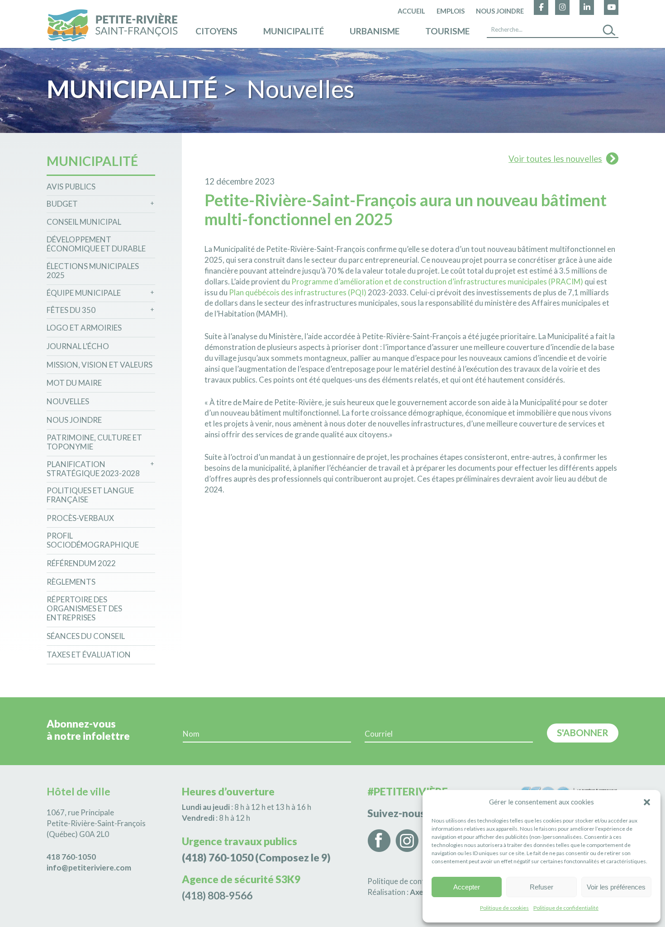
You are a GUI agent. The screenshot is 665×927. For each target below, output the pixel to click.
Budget (62, 203)
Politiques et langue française (90, 495)
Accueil (411, 10)
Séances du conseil (86, 636)
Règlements (71, 581)
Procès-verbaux (80, 518)
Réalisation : (412, 892)
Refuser (541, 887)
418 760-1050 (71, 856)
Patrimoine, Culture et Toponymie (94, 442)
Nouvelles (68, 401)
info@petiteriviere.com (89, 867)
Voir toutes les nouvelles (555, 159)
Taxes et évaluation (89, 654)
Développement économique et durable (96, 244)
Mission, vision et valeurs (99, 364)
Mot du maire (74, 383)
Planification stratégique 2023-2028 (93, 469)
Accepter (466, 887)
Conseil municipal (84, 222)
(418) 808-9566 (217, 895)
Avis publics (71, 186)
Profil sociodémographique (93, 540)
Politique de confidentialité (565, 907)
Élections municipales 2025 (93, 271)
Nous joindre (500, 10)
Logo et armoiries (84, 327)
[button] (646, 802)
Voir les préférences (616, 887)
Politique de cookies (504, 907)
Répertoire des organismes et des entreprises (84, 609)
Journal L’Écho (78, 346)
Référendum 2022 (81, 563)
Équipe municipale (84, 293)
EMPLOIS (451, 10)
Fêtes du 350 (71, 310)
